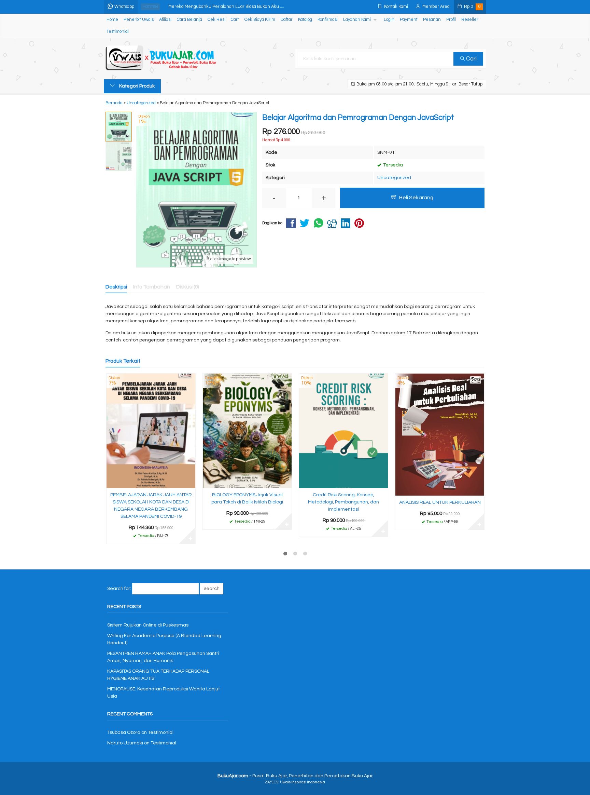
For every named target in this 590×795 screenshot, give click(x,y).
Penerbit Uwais (139, 19)
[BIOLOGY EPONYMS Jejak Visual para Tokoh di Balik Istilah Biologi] (247, 430)
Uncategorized (394, 177)
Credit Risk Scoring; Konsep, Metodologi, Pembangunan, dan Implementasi (343, 502)
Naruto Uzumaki (125, 743)
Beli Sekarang (415, 197)
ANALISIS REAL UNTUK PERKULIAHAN (440, 502)
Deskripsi (116, 286)
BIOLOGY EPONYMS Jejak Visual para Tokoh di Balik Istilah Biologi (247, 498)
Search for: (119, 588)
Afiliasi (165, 19)
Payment (409, 19)
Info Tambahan (151, 286)
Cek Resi (216, 19)
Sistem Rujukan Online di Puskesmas (147, 625)
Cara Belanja (189, 19)
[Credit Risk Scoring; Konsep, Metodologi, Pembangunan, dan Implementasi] (343, 430)
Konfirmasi (328, 19)
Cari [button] (471, 59)
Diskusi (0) (187, 286)
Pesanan (432, 19)
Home (112, 19)
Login (389, 19)
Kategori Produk (136, 86)
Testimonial (118, 31)
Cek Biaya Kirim (259, 19)
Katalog (305, 19)
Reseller (469, 19)
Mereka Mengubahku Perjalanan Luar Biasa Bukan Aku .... (226, 6)
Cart (235, 19)
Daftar (287, 19)
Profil (451, 19)
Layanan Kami (357, 19)
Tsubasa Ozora (123, 732)
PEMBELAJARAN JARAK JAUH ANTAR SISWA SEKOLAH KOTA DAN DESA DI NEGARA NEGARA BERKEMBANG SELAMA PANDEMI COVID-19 (151, 506)
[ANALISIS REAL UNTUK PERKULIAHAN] (439, 434)
